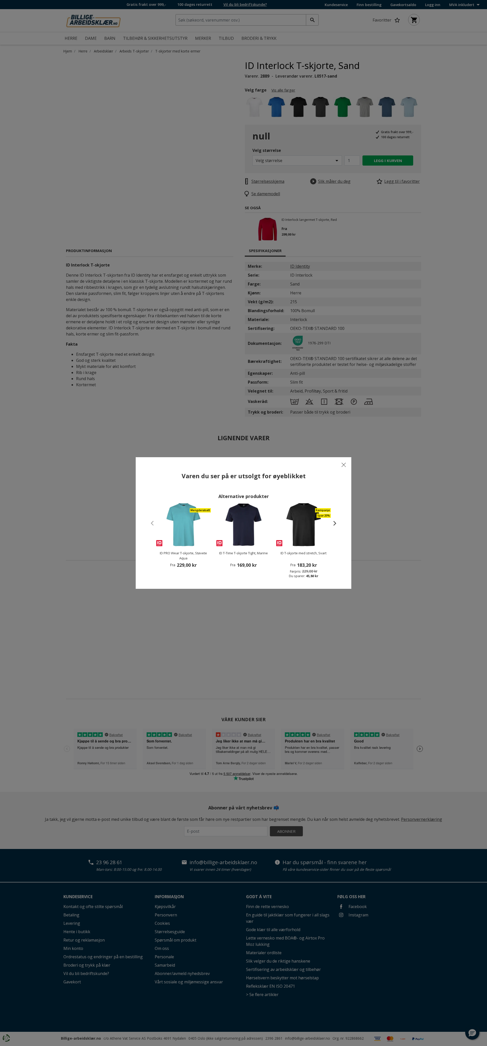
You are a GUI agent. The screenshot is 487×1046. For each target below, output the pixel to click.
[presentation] (332, 523)
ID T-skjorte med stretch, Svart (303, 553)
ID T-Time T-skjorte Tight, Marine (243, 553)
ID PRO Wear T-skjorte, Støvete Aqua (183, 555)
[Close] (343, 464)
